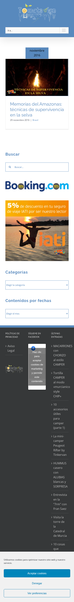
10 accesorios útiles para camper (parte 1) (60, 416)
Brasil (35, 120)
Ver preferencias (37, 593)
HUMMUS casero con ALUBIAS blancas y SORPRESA (60, 474)
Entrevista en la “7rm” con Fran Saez (60, 502)
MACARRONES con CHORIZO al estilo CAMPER (60, 355)
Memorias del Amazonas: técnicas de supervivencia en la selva (37, 109)
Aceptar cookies (37, 573)
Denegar (37, 583)
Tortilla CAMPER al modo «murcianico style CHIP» (60, 384)
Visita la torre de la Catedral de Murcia (60, 526)
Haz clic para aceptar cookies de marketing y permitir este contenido (37, 367)
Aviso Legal (11, 348)
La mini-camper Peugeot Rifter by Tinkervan (60, 445)
